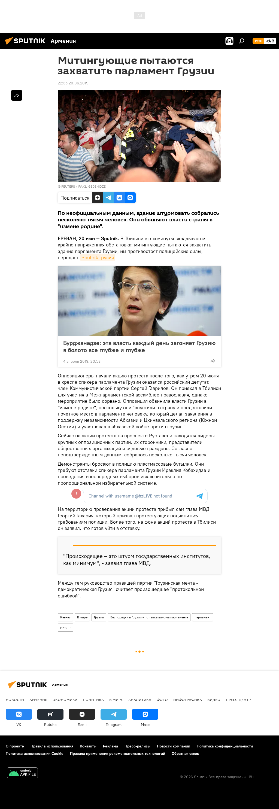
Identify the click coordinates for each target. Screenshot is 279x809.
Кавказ (65, 617)
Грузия (99, 617)
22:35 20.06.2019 (73, 83)
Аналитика (139, 699)
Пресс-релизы (137, 746)
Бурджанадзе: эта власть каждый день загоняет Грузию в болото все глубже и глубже (139, 346)
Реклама (110, 746)
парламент (203, 617)
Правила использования (52, 746)
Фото (162, 699)
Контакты (88, 746)
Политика (93, 699)
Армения (38, 699)
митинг (65, 627)
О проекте (15, 746)
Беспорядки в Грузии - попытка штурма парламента (149, 617)
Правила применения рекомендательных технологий (117, 753)
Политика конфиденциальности (225, 746)
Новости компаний (173, 746)
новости (15, 699)
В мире (82, 617)
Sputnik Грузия (97, 257)
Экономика (65, 699)
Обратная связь (185, 753)
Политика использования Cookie (34, 753)
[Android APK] (22, 773)
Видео (213, 699)
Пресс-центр (238, 699)
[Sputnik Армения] (27, 45)
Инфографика (187, 699)
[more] (212, 360)
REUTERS (68, 186)
